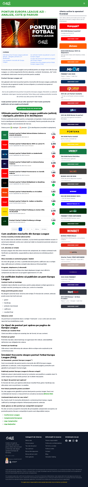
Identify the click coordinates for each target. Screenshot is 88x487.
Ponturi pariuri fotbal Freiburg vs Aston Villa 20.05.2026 (26, 210)
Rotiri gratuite (29, 457)
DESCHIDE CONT (73, 39)
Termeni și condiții (50, 446)
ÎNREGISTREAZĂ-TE (73, 204)
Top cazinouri (29, 448)
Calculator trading (50, 457)
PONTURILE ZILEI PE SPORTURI (29, 108)
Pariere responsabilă (51, 440)
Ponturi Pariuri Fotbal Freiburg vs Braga (25, 220)
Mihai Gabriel (27, 165)
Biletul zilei (28, 440)
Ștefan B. (26, 137)
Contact (47, 451)
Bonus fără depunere (31, 451)
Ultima (37, 229)
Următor (43, 229)
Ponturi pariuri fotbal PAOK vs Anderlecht (25, 153)
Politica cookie (49, 448)
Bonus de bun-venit (31, 454)
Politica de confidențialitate (53, 443)
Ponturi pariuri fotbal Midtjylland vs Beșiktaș (27, 182)
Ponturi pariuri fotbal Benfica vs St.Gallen (25, 191)
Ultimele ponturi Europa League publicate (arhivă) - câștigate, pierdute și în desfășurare (15, 56)
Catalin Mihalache (28, 145)
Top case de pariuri (31, 446)
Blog (46, 454)
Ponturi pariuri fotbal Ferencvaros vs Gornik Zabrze (26, 172)
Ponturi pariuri (29, 443)
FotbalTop (26, 155)
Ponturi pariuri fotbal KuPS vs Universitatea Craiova (26, 163)
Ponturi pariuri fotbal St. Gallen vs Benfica (25, 201)
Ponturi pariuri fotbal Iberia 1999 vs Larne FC (27, 144)
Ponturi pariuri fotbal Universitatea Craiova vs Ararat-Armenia (27, 134)
